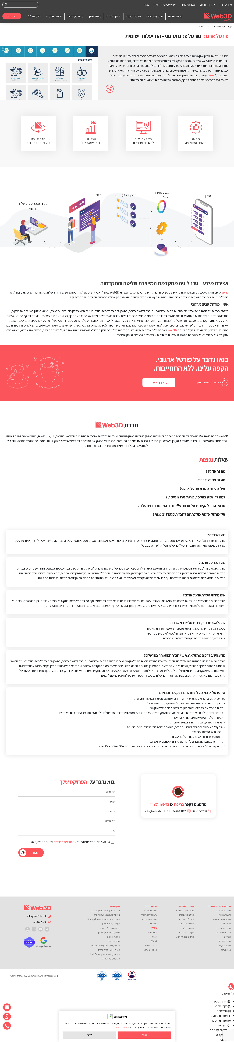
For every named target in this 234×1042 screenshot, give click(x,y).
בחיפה (179, 804)
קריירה (156, 5)
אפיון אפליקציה (224, 945)
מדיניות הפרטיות (62, 842)
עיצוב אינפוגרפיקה (149, 910)
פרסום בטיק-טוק (187, 923)
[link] (47, 929)
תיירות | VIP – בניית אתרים (109, 949)
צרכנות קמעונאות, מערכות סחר (107, 914)
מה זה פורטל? (215, 471)
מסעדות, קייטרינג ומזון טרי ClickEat (105, 954)
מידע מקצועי (169, 5)
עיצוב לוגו (153, 923)
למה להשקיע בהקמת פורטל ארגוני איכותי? (195, 497)
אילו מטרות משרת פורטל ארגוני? (202, 488)
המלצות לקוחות (188, 5)
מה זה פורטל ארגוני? (211, 479)
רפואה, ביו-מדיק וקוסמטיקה (108, 932)
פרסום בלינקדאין (187, 927)
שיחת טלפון (7, 1026)
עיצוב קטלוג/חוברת (149, 914)
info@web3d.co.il (36, 916)
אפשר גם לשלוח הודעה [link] (207, 382)
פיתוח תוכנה (216, 26)
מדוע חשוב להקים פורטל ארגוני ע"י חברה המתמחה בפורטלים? (181, 505)
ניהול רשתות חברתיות (185, 910)
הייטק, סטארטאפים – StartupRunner (103, 919)
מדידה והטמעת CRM (185, 936)
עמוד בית (227, 26)
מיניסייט (227, 936)
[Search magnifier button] (6, 4)
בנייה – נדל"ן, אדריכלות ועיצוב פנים (105, 910)
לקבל (144, 1035)
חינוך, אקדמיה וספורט (111, 958)
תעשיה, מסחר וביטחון (111, 923)
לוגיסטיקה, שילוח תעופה (110, 927)
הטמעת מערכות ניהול (222, 919)
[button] (231, 986)
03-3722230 (39, 922)
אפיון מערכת (225, 949)
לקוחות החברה (207, 5)
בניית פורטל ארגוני (223, 910)
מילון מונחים (152, 932)
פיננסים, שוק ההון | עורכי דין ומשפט (105, 945)
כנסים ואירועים (114, 941)
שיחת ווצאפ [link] (7, 1016)
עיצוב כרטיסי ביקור (149, 919)
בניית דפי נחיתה (224, 941)
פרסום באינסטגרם (186, 914)
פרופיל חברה (225, 5)
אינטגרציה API (225, 914)
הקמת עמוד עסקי (186, 932)
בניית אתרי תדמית (223, 927)
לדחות (89, 1035)
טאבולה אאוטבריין (186, 919)
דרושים (154, 940)
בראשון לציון (159, 804)
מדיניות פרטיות (150, 949)
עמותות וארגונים (113, 936)
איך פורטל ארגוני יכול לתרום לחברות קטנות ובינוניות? (189, 514)
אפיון (212, 75)
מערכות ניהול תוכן (223, 932)
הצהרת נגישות (151, 945)
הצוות (154, 936)
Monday (227, 923)
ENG (146, 5)
